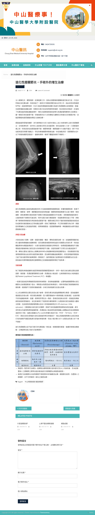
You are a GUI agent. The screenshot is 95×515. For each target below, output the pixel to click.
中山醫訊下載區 (77, 65)
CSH (30, 90)
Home (91, 512)
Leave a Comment (44, 90)
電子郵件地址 (23, 482)
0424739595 (50, 44)
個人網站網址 (23, 491)
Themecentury (44, 512)
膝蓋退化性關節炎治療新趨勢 (72, 408)
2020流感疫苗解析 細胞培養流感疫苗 (25, 408)
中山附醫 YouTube (43, 65)
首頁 (6, 65)
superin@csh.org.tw (55, 50)
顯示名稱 (21, 472)
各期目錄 (15, 65)
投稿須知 (27, 65)
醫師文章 (19, 86)
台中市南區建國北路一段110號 (56, 56)
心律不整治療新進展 (46, 423)
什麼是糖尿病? (22, 423)
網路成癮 (64, 423)
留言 (20, 450)
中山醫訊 (19, 50)
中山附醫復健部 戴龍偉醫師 (34, 382)
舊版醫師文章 (61, 65)
